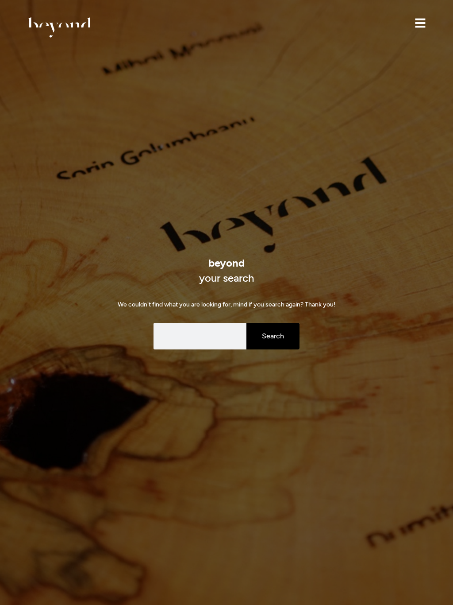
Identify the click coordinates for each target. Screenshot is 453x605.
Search (273, 336)
